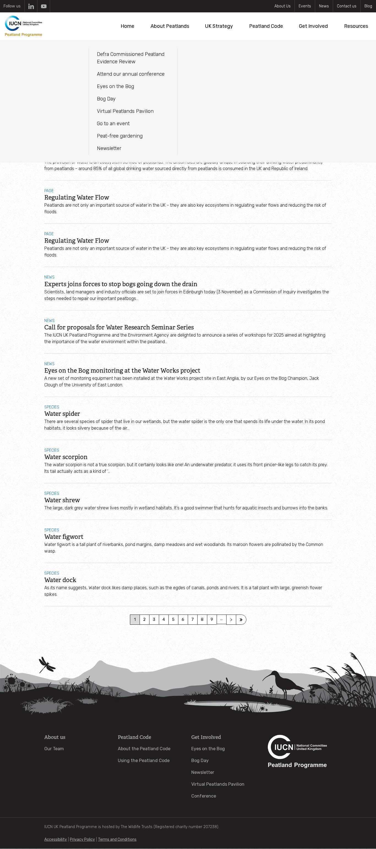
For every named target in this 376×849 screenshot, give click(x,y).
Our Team (54, 748)
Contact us (346, 6)
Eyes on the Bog (208, 748)
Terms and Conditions (117, 839)
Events (305, 6)
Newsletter (202, 772)
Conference (203, 796)
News (324, 6)
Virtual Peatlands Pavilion (217, 784)
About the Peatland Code (144, 748)
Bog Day (200, 760)
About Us (282, 6)
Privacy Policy (82, 839)
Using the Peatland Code (144, 760)
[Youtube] (43, 6)
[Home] (23, 26)
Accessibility (55, 839)
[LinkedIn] (31, 6)
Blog (368, 6)
